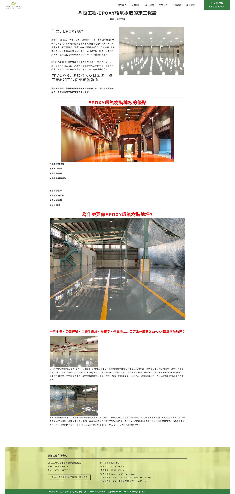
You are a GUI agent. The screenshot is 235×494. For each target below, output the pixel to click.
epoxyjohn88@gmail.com (123, 474)
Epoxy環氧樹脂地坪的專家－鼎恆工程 (69, 477)
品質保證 (163, 5)
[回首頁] (13, 5)
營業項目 (136, 5)
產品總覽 (149, 5)
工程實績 (177, 5)
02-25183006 (117, 466)
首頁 (112, 19)
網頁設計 (65, 492)
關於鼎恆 (122, 5)
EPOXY (55, 62)
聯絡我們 (190, 5)
